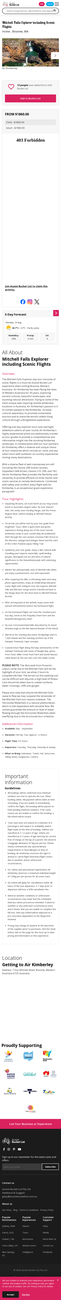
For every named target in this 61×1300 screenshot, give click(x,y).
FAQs (45, 1226)
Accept (10, 1294)
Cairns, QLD (8, 1232)
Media (46, 1232)
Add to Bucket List (30, 98)
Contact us (48, 1245)
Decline (26, 1294)
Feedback (47, 1252)
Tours (25, 1232)
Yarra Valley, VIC (10, 1245)
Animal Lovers (29, 1245)
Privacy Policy (46, 1209)
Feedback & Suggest (13, 1192)
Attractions (27, 1239)
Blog (15, 1209)
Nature (25, 1226)
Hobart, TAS (8, 1239)
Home (6, 31)
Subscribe (50, 1166)
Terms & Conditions (29, 1209)
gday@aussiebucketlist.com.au (19, 1196)
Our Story (7, 1209)
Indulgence (27, 1252)
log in (50, 4)
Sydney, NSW (8, 1226)
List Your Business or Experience (30, 1124)
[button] (55, 55)
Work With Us (49, 1239)
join (41, 4)
